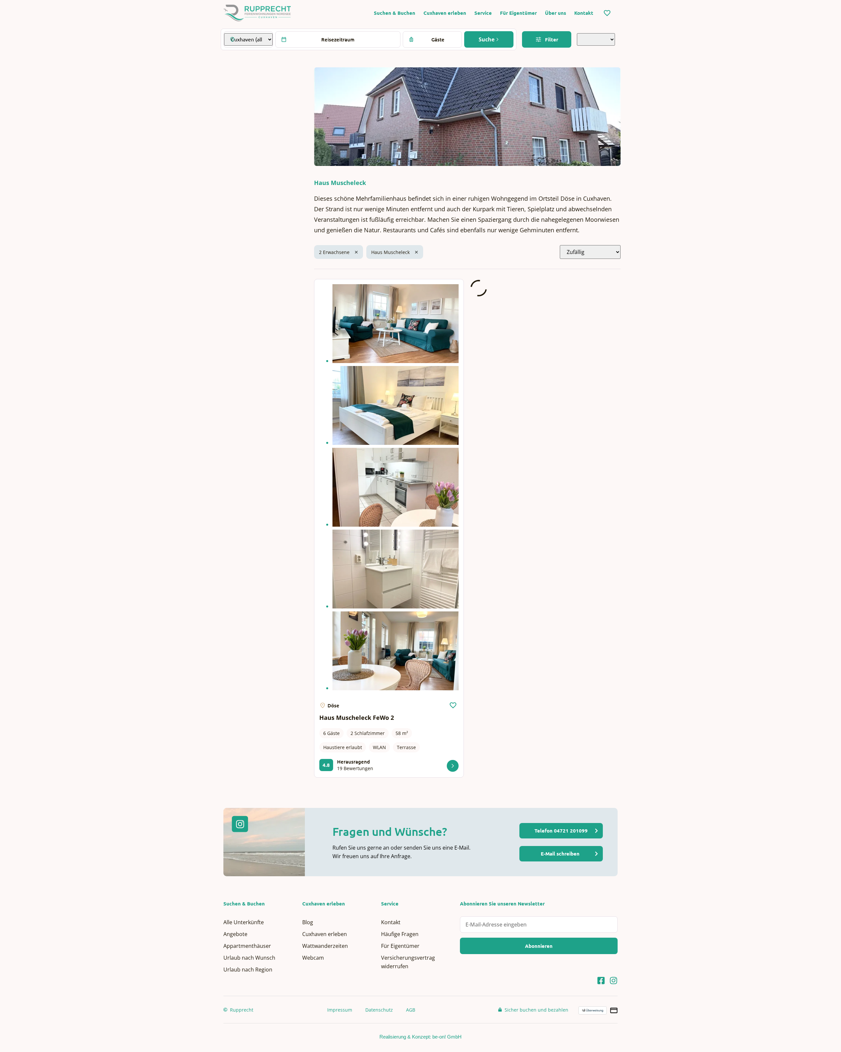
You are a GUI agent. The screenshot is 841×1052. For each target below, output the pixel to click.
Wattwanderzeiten (325, 945)
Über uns (555, 13)
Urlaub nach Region (247, 969)
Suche (487, 39)
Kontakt (583, 13)
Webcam (313, 957)
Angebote (235, 934)
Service (483, 13)
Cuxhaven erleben (444, 13)
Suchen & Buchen (394, 13)
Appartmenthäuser (247, 945)
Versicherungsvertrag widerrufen (408, 962)
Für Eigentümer (518, 13)
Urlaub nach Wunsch (249, 957)
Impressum (339, 1010)
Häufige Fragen (400, 934)
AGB (410, 1010)
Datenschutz (379, 1010)
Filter (551, 39)
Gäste (437, 39)
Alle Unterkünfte (243, 922)
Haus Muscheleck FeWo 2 (356, 717)
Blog (307, 922)
